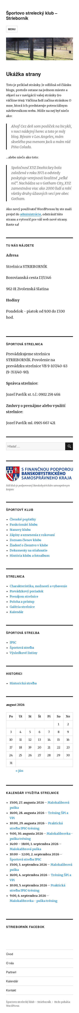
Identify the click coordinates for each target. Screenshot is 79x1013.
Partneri (11, 972)
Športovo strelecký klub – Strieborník (31, 15)
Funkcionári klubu (23, 524)
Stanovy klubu (20, 530)
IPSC (13, 642)
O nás (10, 963)
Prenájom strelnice (24, 596)
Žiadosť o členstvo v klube (29, 545)
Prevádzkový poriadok (26, 591)
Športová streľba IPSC (25, 859)
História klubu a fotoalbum (29, 555)
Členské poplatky (23, 519)
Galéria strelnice (22, 607)
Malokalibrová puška (25, 849)
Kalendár (16, 612)
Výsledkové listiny (23, 653)
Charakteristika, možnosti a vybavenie (38, 586)
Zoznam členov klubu (25, 540)
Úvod (9, 954)
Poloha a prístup (22, 601)
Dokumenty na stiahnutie (28, 550)
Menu (11, 29)
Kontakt (11, 990)
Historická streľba (23, 683)
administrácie (30, 214)
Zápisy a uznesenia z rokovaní (32, 535)
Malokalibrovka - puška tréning (33, 901)
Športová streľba (22, 647)
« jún (19, 771)
